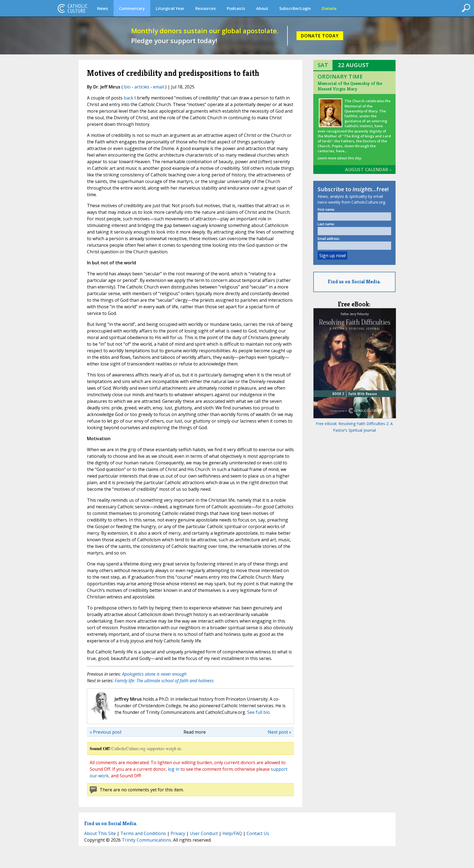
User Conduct (204, 833)
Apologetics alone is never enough (154, 674)
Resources (205, 8)
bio (127, 87)
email (158, 87)
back (128, 98)
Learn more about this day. (340, 158)
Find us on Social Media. (354, 281)
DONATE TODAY (320, 36)
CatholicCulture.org (72, 8)
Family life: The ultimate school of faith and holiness (164, 681)
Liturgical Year (170, 8)
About (262, 8)
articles (141, 87)
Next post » (279, 732)
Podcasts (236, 8)
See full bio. (259, 712)
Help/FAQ (232, 833)
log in (173, 769)
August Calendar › (368, 170)
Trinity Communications (146, 840)
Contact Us (258, 833)
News (102, 8)
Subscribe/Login (295, 8)
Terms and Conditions (143, 833)
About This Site (100, 833)
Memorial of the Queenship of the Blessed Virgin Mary (350, 86)
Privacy (178, 833)
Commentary (132, 8)
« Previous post (106, 732)
